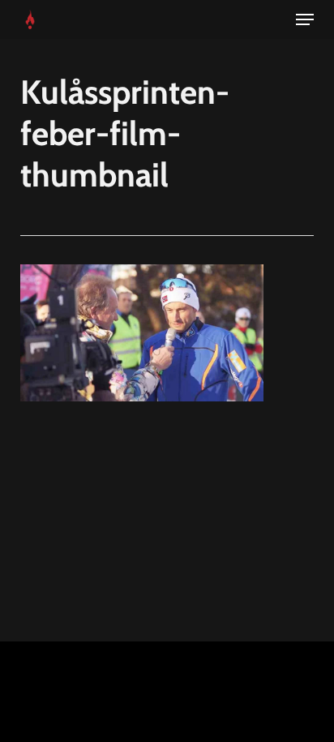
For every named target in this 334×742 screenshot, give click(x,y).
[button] (305, 19)
